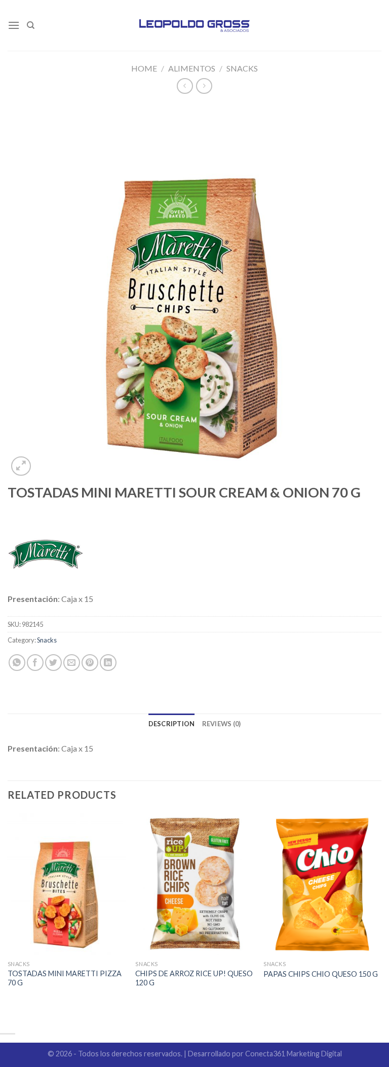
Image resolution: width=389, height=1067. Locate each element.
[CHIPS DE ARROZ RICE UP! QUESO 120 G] (194, 884)
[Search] (30, 25)
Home (144, 68)
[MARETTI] (46, 554)
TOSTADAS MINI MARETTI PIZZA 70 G (65, 978)
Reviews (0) (221, 724)
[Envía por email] (71, 662)
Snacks (242, 68)
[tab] (171, 724)
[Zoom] (21, 466)
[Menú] (14, 25)
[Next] (380, 918)
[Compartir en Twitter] (53, 662)
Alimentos (191, 68)
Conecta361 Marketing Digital (293, 1053)
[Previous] (8, 918)
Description (171, 724)
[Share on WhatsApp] (17, 662)
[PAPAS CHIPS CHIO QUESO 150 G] (322, 884)
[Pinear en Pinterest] (90, 662)
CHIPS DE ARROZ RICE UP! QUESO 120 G (194, 978)
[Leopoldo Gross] (195, 25)
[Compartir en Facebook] (35, 662)
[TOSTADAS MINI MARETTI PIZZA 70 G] (67, 884)
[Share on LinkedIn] (108, 662)
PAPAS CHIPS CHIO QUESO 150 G (320, 974)
